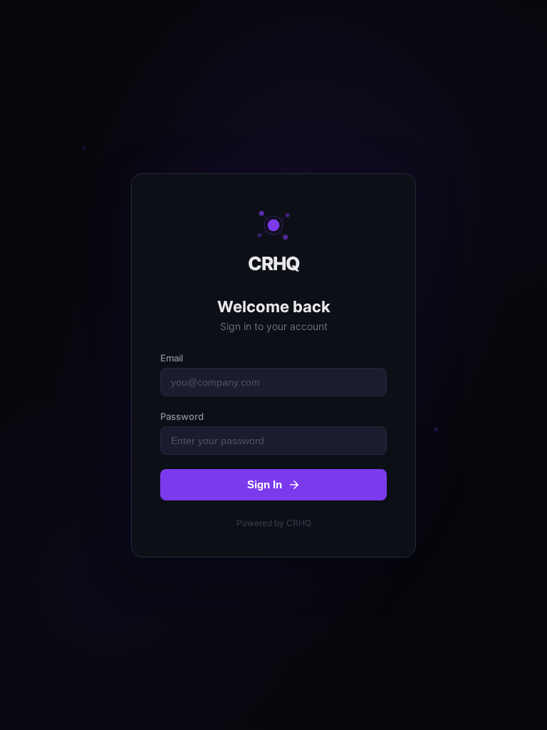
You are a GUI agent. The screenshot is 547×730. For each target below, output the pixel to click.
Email (171, 358)
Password (182, 416)
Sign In (264, 484)
